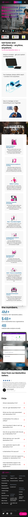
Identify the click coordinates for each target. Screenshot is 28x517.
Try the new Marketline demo (10, 50)
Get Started (18, 2)
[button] (14, 403)
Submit (20, 365)
